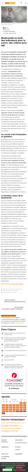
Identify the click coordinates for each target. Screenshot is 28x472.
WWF (4, 290)
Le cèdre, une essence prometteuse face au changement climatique (15, 355)
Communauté (4, 447)
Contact (17, 449)
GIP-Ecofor (10, 290)
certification (13, 289)
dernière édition (6, 148)
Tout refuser (19, 467)
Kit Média (17, 447)
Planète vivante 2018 (18, 78)
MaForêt (22, 423)
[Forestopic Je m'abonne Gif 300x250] (14, 381)
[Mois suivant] (21, 400)
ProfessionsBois (11, 428)
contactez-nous (19, 323)
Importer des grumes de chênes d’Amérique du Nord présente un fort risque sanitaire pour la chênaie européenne (15, 339)
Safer (18, 423)
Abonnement (18, 454)
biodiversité (5, 281)
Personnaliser (7, 470)
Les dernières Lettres (5, 457)
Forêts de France (17, 284)
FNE (16, 290)
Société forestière (9, 425)
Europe (20, 289)
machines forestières (8, 422)
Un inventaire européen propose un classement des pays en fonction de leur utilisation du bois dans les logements (14, 366)
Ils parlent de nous (21, 442)
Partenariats (19, 440)
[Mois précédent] (6, 400)
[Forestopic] (10, 3)
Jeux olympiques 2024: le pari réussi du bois (15, 350)
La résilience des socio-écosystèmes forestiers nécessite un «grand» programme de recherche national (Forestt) (15, 345)
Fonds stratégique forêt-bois (11, 429)
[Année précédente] (3, 400)
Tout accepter (10, 467)
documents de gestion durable (9, 292)
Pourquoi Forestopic (4, 441)
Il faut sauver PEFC (9, 360)
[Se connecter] (21, 2)
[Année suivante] (24, 400)
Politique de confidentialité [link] (19, 470)
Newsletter (4, 454)
